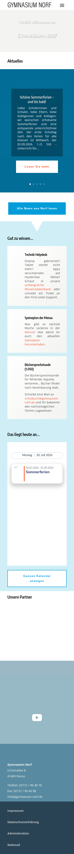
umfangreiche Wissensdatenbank (38, 287)
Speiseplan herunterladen (35, 342)
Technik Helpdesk (36, 255)
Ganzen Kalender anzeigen (37, 578)
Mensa (29, 332)
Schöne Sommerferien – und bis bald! (37, 99)
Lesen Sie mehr (37, 166)
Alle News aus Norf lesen (37, 208)
